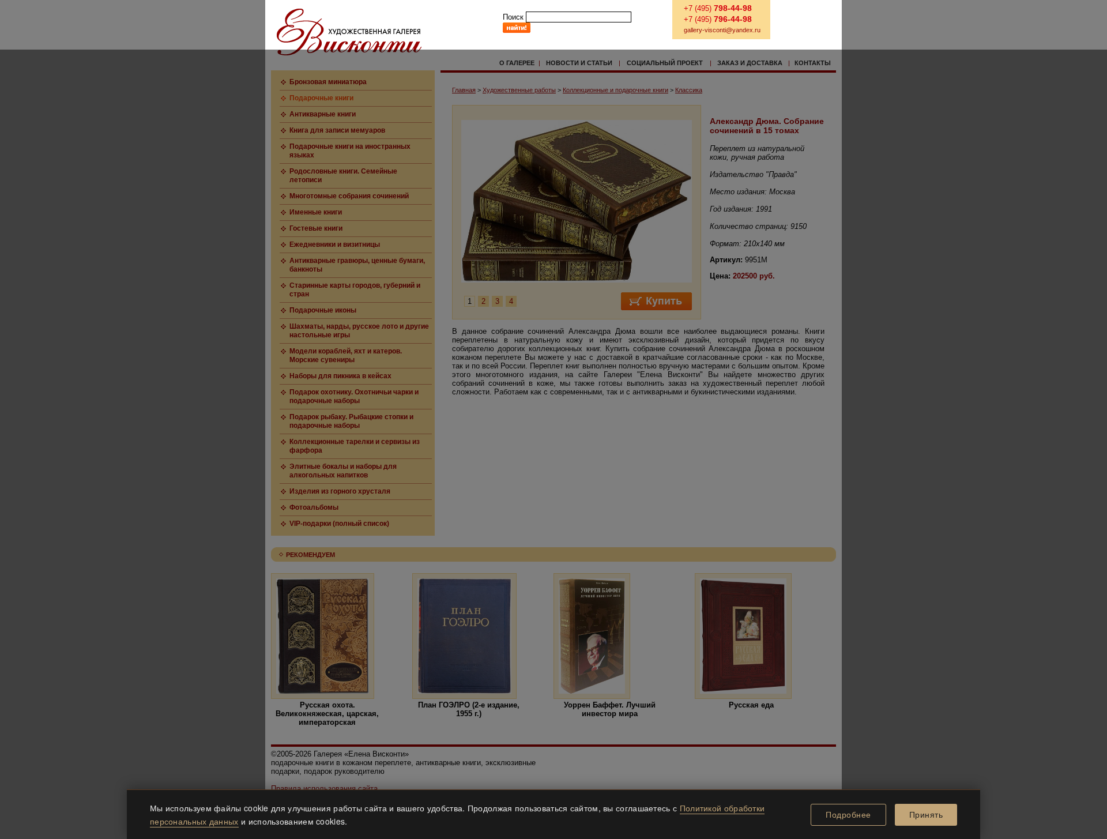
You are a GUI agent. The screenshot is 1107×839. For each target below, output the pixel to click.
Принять (926, 814)
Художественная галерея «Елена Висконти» (349, 32)
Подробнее (848, 814)
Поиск (513, 17)
